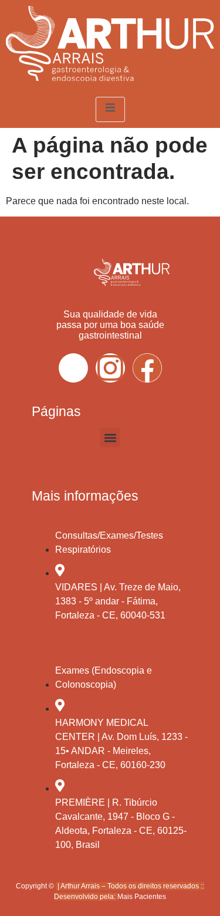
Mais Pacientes (141, 897)
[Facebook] (147, 368)
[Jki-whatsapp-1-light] (73, 368)
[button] (110, 437)
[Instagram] (110, 368)
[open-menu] (110, 109)
